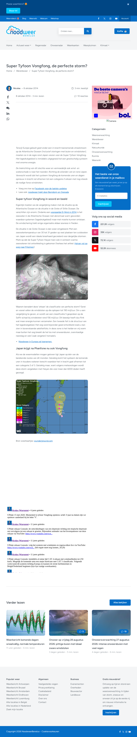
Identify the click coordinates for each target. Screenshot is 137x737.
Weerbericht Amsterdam (18, 691)
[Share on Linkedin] (7, 113)
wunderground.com (43, 441)
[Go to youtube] (116, 19)
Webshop (55, 18)
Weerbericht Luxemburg (17, 698)
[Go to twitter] (104, 19)
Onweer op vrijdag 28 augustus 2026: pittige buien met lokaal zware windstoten (66, 644)
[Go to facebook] (99, 19)
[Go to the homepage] (21, 31)
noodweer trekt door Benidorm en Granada (48, 192)
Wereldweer (22, 71)
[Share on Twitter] (7, 102)
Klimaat (95, 143)
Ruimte (95, 156)
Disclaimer (43, 695)
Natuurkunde (98, 147)
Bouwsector (76, 691)
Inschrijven (103, 204)
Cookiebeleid (44, 691)
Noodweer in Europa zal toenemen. (35, 341)
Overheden (76, 687)
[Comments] (7, 108)
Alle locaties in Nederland (18, 706)
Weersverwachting (101, 135)
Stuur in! (13, 10)
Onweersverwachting (102, 152)
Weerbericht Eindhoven (17, 695)
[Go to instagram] (110, 19)
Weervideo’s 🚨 (12, 18)
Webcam (43, 18)
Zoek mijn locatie (14, 709)
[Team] (9, 88)
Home (9, 71)
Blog (24, 18)
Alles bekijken (120, 602)
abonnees (108, 248)
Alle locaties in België (16, 702)
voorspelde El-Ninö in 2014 (64, 212)
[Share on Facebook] (7, 97)
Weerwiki (33, 18)
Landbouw (75, 695)
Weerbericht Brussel (15, 687)
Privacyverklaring (46, 687)
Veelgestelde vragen (48, 684)
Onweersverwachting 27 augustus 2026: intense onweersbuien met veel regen (110, 644)
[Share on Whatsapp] (7, 119)
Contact (42, 702)
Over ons (42, 698)
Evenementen (77, 684)
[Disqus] (47, 539)
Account (125, 18)
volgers (107, 224)
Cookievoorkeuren (50, 731)
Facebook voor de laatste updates (51, 188)
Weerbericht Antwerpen (17, 684)
